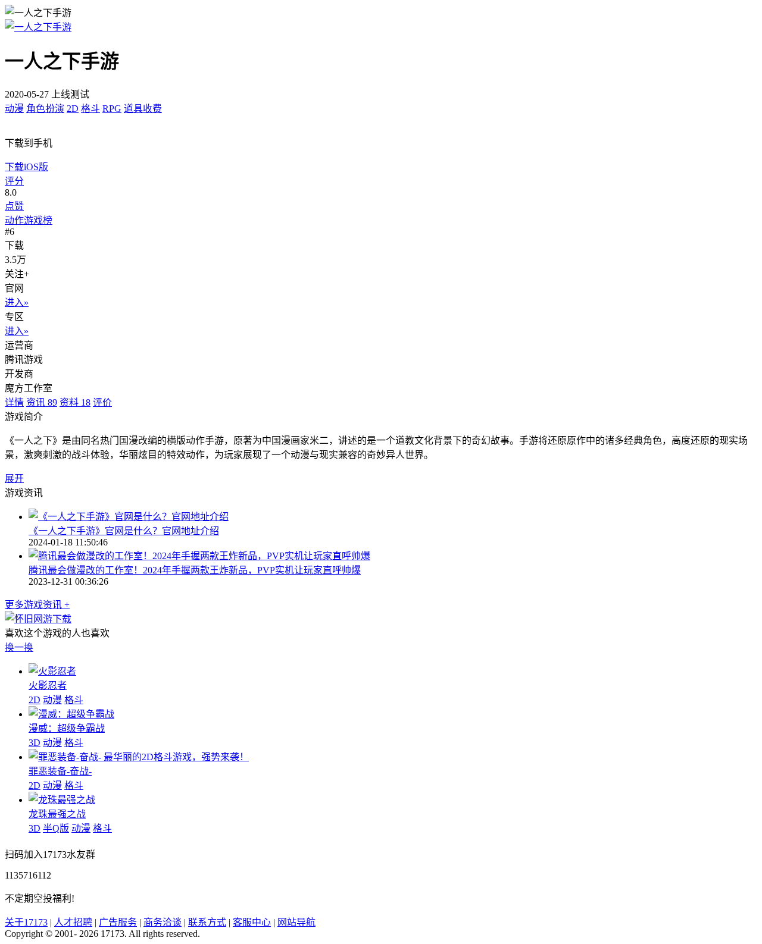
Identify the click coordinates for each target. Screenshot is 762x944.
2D (73, 109)
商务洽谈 (162, 922)
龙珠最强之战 (57, 814)
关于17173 (26, 922)
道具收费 (143, 109)
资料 (75, 402)
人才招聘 (73, 922)
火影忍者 (48, 685)
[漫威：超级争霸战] (71, 714)
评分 (14, 181)
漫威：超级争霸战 (67, 728)
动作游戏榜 (28, 220)
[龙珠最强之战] (62, 800)
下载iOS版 (26, 167)
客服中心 (252, 922)
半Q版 (56, 828)
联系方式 (207, 922)
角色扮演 (45, 109)
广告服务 (118, 922)
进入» (17, 302)
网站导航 (296, 922)
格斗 (90, 109)
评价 (102, 402)
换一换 (19, 647)
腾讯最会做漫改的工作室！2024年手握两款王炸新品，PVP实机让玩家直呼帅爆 (195, 570)
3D (34, 743)
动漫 (14, 109)
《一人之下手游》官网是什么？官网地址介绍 (124, 531)
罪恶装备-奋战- (60, 771)
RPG (111, 109)
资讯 (41, 402)
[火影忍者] (52, 671)
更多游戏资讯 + (37, 605)
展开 (14, 478)
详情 (14, 402)
